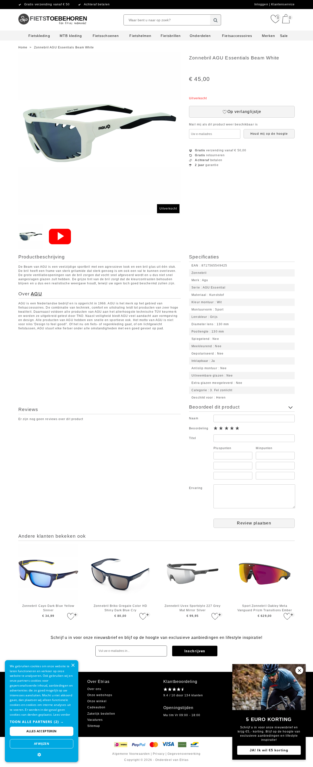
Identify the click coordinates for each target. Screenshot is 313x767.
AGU (36, 293)
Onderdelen (200, 36)
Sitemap (93, 726)
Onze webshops (99, 695)
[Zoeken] (215, 19)
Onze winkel (97, 701)
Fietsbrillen (171, 36)
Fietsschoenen (106, 36)
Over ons (94, 689)
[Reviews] (173, 689)
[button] (41, 722)
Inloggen (261, 4)
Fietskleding (39, 36)
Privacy (159, 754)
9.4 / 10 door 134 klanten (183, 695)
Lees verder (61, 714)
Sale (284, 36)
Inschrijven (194, 651)
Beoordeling (198, 428)
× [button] (73, 665)
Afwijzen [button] (41, 744)
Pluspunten (222, 448)
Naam (193, 418)
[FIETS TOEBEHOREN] (52, 11)
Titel (192, 438)
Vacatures (95, 720)
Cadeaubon (96, 707)
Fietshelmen (140, 36)
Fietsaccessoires (237, 36)
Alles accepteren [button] (41, 731)
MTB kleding (71, 36)
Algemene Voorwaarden (131, 754)
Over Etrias (98, 681)
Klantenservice (283, 4)
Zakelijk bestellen (101, 713)
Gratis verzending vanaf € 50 (47, 4)
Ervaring (195, 488)
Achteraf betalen (97, 4)
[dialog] (41, 711)
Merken (268, 36)
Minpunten (264, 448)
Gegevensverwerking (184, 754)
